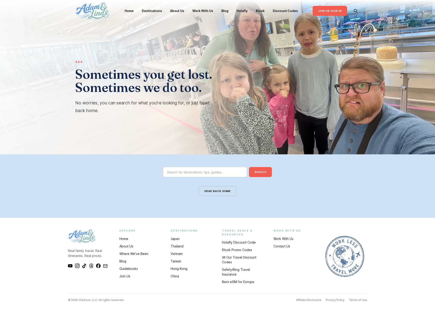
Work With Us (202, 11)
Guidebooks (128, 269)
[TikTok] (84, 266)
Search (260, 172)
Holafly (242, 11)
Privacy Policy (335, 300)
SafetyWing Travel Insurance (236, 272)
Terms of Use (358, 300)
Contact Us (281, 246)
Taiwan (176, 261)
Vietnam (177, 254)
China (175, 276)
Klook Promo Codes (237, 250)
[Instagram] (77, 266)
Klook (260, 11)
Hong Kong (179, 269)
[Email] (105, 266)
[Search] (356, 11)
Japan (175, 239)
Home (129, 11)
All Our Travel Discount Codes (239, 259)
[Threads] (91, 266)
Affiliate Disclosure (308, 300)
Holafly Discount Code (239, 242)
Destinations (152, 11)
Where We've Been (133, 254)
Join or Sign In (330, 10)
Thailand (177, 246)
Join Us (124, 276)
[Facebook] (98, 266)
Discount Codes (285, 11)
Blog (224, 11)
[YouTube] (70, 266)
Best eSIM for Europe (238, 282)
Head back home (217, 191)
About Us (177, 11)
